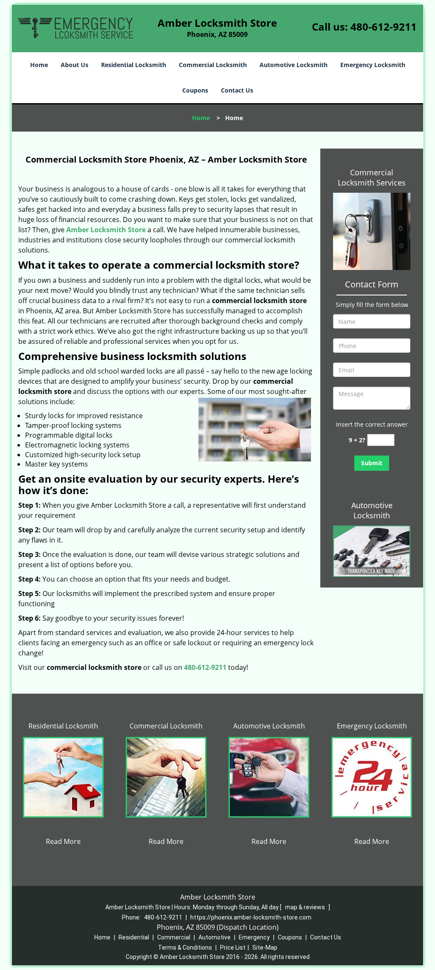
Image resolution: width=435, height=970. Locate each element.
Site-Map (264, 947)
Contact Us (237, 90)
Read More (63, 841)
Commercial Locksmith (213, 65)
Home (39, 65)
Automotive (214, 937)
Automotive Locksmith (294, 65)
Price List (233, 947)
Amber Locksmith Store (106, 229)
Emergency (254, 937)
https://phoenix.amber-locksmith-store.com (250, 917)
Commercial (173, 937)
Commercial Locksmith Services (372, 177)
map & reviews (305, 907)
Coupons (195, 90)
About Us (74, 65)
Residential (134, 937)
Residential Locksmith (133, 65)
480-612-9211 (383, 27)
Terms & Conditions (185, 947)
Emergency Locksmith (372, 65)
